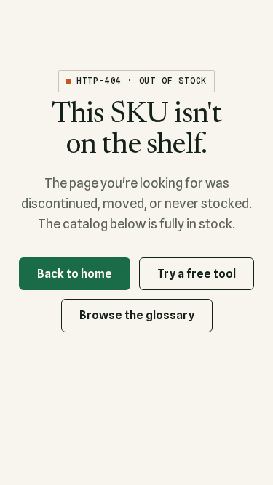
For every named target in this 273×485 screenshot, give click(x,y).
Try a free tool (196, 274)
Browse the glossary (136, 315)
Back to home (74, 274)
